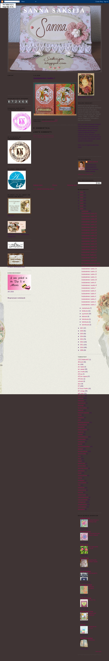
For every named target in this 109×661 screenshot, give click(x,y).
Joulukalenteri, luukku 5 (88, 293)
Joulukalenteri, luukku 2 (88, 302)
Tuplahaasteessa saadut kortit (90, 266)
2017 (82, 328)
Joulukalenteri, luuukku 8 (89, 285)
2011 (82, 344)
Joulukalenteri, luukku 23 (89, 235)
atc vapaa (81, 367)
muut (79, 458)
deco (79, 384)
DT (79, 386)
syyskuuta (85, 313)
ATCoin (80, 374)
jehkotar (82, 625)
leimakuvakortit (82, 451)
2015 (82, 333)
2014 (82, 336)
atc (79, 364)
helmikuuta (85, 322)
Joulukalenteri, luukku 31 (89, 213)
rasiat (79, 473)
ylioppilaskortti (82, 504)
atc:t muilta (81, 371)
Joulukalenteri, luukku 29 (89, 219)
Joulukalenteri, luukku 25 (89, 230)
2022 (82, 197)
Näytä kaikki (98, 651)
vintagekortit (81, 502)
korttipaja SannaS (86, 585)
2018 (82, 209)
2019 (82, 206)
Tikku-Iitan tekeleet (86, 638)
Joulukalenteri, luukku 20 (89, 244)
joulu (79, 420)
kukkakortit (81, 442)
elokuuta (84, 316)
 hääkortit (83, 359)
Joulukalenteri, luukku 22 (89, 238)
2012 (82, 342)
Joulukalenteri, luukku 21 (89, 241)
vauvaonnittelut (82, 500)
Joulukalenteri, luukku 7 (44, 78)
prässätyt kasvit (83, 468)
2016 (82, 331)
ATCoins (80, 379)
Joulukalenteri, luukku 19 (89, 246)
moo (79, 456)
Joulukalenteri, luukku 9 (88, 282)
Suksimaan (91, 640)
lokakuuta (85, 311)
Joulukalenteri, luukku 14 (89, 269)
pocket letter (82, 466)
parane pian (81, 463)
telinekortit (81, 487)
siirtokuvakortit (82, 475)
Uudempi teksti (37, 185)
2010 (82, 347)
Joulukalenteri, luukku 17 (89, 252)
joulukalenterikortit (49, 121)
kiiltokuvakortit (82, 429)
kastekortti (81, 427)
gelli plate (81, 393)
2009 (82, 350)
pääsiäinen (81, 471)
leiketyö (80, 449)
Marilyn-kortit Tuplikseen (88, 255)
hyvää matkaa (82, 408)
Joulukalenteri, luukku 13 (89, 271)
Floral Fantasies (85, 531)
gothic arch (81, 396)
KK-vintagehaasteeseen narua (90, 263)
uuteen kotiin (82, 495)
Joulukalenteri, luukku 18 (89, 249)
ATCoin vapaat (82, 376)
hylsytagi (80, 405)
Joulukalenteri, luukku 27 (89, 224)
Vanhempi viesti (72, 185)
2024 (82, 192)
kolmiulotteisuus (83, 437)
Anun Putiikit (84, 558)
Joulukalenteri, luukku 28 (89, 222)
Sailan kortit (84, 545)
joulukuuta (85, 211)
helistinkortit (81, 403)
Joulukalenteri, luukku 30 (89, 216)
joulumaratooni (82, 425)
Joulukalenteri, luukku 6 (88, 291)
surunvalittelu (82, 483)
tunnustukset (82, 490)
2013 (82, 339)
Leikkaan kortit (85, 518)
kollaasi (80, 434)
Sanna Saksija (55, 10)
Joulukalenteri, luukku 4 (88, 296)
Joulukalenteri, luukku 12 (89, 274)
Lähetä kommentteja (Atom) (45, 189)
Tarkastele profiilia (85, 174)
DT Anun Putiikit (83, 388)
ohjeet (80, 461)
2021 (82, 200)
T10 (79, 485)
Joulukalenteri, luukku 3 (88, 299)
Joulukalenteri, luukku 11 (89, 277)
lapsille (80, 444)
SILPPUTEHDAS (85, 571)
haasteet (80, 398)
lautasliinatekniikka (84, 446)
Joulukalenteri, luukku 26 (89, 227)
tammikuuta (86, 325)
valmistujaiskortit (83, 497)
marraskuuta (86, 308)
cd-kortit (80, 381)
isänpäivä (81, 417)
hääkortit (80, 410)
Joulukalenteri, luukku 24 (89, 233)
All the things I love (86, 611)
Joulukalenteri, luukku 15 (89, 260)
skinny (80, 478)
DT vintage (81, 391)
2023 (82, 195)
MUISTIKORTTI (92, 573)
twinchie (80, 492)
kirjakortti (81, 432)
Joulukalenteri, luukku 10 (89, 280)
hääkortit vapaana (83, 413)
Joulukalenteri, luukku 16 (89, 257)
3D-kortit (80, 362)
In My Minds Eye (85, 598)
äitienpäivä (81, 509)
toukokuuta (85, 319)
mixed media (82, 454)
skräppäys (81, 480)
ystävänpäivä (82, 507)
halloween (81, 400)
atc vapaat (81, 369)
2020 (82, 203)
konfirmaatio (81, 439)
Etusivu (54, 185)
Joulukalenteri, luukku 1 (88, 304)
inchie (80, 415)
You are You (91, 600)
